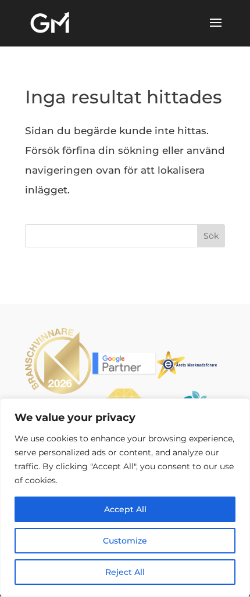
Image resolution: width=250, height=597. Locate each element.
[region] (125, 497)
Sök (211, 236)
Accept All (125, 509)
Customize (125, 540)
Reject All (125, 572)
